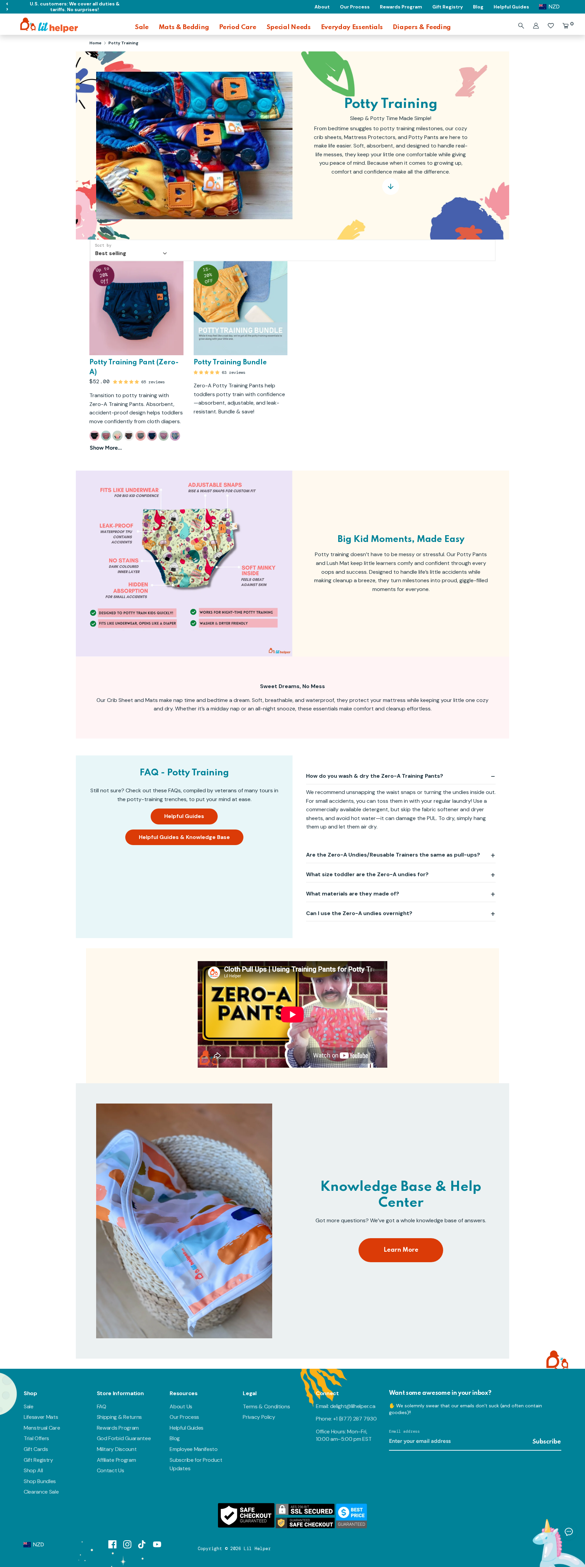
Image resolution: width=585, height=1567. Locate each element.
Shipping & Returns (119, 1417)
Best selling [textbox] (110, 253)
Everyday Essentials (352, 27)
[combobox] (130, 250)
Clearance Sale (41, 1491)
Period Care (237, 27)
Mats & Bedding (184, 27)
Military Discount (117, 1449)
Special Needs (288, 27)
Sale (142, 27)
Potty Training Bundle (230, 362)
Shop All (33, 1470)
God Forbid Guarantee (124, 1438)
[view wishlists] (551, 26)
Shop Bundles (40, 1481)
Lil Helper (257, 1548)
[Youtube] (157, 1543)
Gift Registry (38, 1459)
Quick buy (136, 343)
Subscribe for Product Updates (196, 1464)
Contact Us (110, 1470)
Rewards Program (118, 1427)
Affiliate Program (116, 1459)
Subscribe (547, 1442)
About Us (181, 1406)
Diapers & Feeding (422, 27)
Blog (175, 1438)
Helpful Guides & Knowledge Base (184, 837)
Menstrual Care (42, 1427)
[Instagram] (127, 1543)
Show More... (106, 448)
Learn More (401, 1250)
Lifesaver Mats (41, 1417)
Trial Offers (36, 1438)
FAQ (101, 1406)
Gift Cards (36, 1449)
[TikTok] (142, 1543)
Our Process (184, 1417)
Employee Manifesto (193, 1449)
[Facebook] (112, 1543)
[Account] (536, 26)
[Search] (521, 26)
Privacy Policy (259, 1417)
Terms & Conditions (266, 1406)
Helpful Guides (184, 816)
